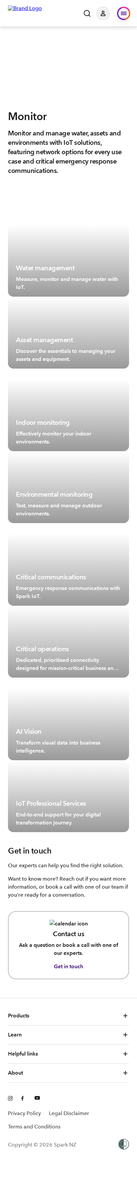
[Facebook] (24, 1098)
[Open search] (87, 13)
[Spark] (25, 12)
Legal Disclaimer (69, 1113)
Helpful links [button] (23, 1054)
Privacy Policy (24, 1113)
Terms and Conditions (34, 1126)
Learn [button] (15, 1034)
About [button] (15, 1073)
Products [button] (18, 1015)
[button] (108, 13)
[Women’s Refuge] (123, 1145)
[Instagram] (10, 1098)
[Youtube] (37, 1098)
